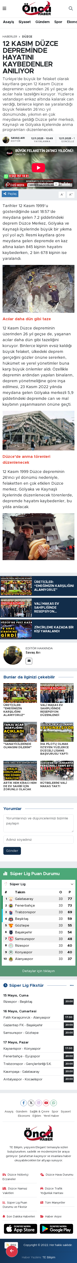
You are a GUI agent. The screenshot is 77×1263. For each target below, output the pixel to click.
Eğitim (37, 1115)
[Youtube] (46, 1103)
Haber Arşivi (53, 1216)
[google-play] (56, 1229)
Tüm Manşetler (55, 1202)
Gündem (42, 22)
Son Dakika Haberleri (21, 1216)
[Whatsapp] (53, 1103)
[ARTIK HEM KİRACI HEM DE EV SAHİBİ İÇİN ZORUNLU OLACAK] (20, 770)
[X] (31, 1103)
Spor (58, 22)
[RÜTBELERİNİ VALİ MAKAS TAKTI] (57, 770)
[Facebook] (23, 1103)
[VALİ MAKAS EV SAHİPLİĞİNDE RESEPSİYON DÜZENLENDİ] (57, 692)
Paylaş (12, 193)
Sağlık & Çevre (39, 1111)
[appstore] (21, 1229)
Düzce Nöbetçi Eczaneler (16, 1176)
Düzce (27, 36)
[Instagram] (38, 1103)
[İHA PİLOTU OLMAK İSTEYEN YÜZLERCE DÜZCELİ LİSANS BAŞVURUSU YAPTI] (57, 731)
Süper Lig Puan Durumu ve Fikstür (15, 1204)
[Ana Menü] (4, 8)
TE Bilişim (48, 1257)
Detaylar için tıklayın (38, 971)
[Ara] (70, 8)
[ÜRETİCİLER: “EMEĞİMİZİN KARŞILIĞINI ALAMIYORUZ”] (20, 692)
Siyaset (25, 22)
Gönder (12, 850)
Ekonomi (24, 1115)
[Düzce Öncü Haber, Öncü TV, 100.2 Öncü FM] (37, 8)
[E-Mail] (29, 661)
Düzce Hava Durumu (59, 1174)
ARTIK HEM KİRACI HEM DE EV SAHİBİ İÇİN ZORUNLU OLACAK (20, 786)
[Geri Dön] (12, 1251)
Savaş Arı (33, 652)
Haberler (10, 36)
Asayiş (8, 22)
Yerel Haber (51, 1115)
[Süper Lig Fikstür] (72, 985)
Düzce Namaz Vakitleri (15, 1190)
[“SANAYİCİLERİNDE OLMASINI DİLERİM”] (20, 731)
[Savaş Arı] (12, 655)
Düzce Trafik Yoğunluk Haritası (51, 1190)
